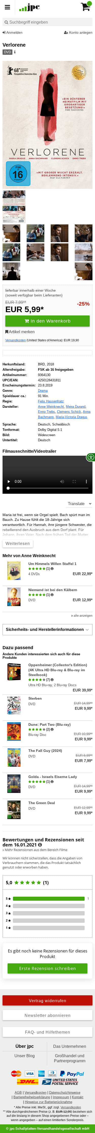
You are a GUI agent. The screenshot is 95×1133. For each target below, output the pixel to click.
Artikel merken (21, 332)
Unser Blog (24, 1056)
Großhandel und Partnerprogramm (69, 1058)
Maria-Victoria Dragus (71, 417)
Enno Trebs (46, 412)
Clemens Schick (69, 412)
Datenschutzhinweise (64, 1092)
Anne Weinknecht (51, 407)
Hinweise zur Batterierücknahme (48, 1102)
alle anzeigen (82, 615)
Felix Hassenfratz (51, 401)
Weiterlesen (18, 543)
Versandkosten (15, 340)
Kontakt (77, 1097)
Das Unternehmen (69, 1046)
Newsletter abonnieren (48, 1015)
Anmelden (14, 32)
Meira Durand (75, 407)
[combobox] (47, 22)
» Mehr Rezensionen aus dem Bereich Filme (35, 849)
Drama (43, 391)
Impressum (61, 1097)
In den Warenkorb (50, 321)
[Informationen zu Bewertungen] (40, 845)
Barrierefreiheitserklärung (31, 1097)
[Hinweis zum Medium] (14, 52)
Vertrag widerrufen (47, 1001)
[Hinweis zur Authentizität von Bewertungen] (52, 568)
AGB (18, 1092)
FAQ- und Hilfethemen (47, 1032)
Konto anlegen (80, 32)
